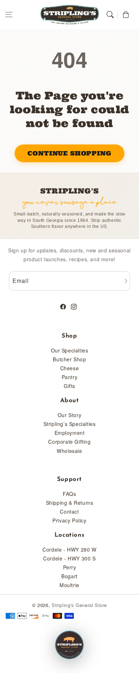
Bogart (69, 576)
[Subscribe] (126, 281)
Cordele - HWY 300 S (69, 558)
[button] (9, 14)
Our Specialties (69, 350)
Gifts (69, 385)
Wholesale (69, 450)
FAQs (69, 493)
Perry (69, 567)
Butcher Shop (69, 359)
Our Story (69, 414)
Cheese (69, 368)
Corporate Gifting (69, 441)
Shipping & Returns (69, 502)
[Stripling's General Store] (69, 645)
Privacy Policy (69, 520)
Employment (70, 432)
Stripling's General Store (79, 605)
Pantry (70, 377)
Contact (69, 511)
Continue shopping (69, 153)
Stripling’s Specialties (69, 423)
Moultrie (69, 585)
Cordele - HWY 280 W (69, 549)
